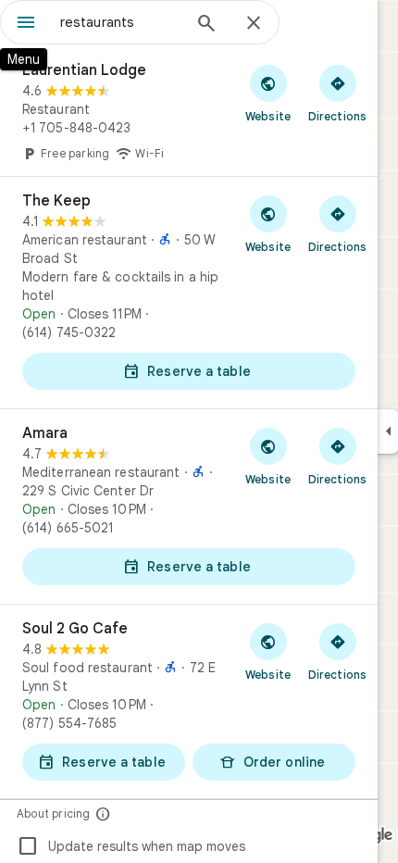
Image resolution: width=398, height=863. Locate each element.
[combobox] (120, 22)
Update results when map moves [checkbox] (131, 846)
